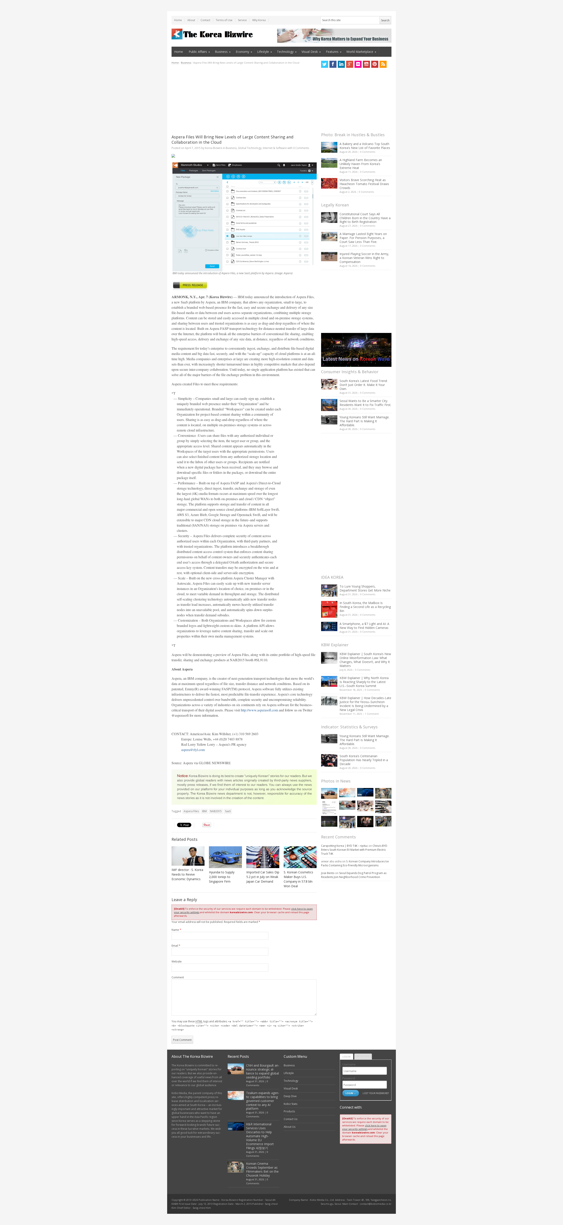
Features (332, 52)
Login (346, 1056)
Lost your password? (376, 1093)
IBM (204, 811)
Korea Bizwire (213, 148)
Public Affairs (198, 52)
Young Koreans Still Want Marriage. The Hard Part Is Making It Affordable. (364, 421)
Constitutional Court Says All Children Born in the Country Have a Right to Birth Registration (365, 218)
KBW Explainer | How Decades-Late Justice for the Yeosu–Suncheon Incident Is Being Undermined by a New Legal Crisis (365, 704)
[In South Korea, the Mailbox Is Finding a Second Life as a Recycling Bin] (329, 609)
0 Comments (367, 151)
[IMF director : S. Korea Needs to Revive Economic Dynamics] (188, 856)
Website (177, 961)
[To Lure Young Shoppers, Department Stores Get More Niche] (329, 590)
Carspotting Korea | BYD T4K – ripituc (344, 846)
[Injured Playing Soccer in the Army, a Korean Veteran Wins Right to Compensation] (329, 256)
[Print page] (244, 156)
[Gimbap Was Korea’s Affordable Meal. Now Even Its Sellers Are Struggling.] (383, 821)
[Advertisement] (244, 99)
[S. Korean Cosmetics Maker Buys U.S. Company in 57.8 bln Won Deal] (300, 857)
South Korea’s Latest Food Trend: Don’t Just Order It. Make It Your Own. (364, 385)
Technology (285, 52)
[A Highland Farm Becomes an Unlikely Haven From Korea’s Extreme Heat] (329, 163)
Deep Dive (290, 1096)
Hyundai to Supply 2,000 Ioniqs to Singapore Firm (221, 876)
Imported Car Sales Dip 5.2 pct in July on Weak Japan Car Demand (262, 876)
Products (289, 1111)
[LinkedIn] (341, 64)
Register (363, 1056)
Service (242, 20)
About (191, 20)
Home (178, 20)
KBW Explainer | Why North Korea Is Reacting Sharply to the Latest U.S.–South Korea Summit (364, 682)
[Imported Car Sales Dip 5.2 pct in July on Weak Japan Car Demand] (262, 857)
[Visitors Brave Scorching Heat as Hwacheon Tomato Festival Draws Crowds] (329, 183)
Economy (242, 52)
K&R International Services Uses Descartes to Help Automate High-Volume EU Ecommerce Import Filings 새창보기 (260, 1136)
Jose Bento (328, 873)
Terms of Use (224, 20)
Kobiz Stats (290, 1104)
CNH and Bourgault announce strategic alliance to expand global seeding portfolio (262, 1071)
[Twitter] (324, 64)
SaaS (228, 811)
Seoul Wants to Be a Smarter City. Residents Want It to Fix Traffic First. (365, 403)
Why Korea (259, 20)
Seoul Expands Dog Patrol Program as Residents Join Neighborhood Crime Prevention (353, 875)
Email (176, 946)
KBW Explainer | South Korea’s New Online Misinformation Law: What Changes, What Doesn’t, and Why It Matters (365, 660)
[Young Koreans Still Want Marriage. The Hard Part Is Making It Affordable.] (329, 419)
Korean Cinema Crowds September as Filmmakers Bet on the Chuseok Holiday (262, 1169)
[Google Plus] (349, 64)
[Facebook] (332, 64)
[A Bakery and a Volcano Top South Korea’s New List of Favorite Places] (329, 147)
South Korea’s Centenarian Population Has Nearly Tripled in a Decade (364, 760)
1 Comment (372, 713)
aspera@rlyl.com (193, 749)
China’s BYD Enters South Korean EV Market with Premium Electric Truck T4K (354, 850)
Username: (349, 1064)
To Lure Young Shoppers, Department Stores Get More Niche (365, 588)
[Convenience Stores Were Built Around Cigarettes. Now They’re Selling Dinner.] (383, 807)
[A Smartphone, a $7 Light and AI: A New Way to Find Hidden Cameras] (329, 626)
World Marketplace (359, 52)
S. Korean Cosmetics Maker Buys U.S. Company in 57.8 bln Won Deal (298, 879)
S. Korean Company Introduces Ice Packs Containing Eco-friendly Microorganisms (355, 863)
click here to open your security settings (364, 1127)
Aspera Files (191, 811)
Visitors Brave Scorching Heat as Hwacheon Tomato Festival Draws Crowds (364, 184)
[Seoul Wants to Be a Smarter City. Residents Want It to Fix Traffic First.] (329, 405)
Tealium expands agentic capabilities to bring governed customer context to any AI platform (262, 1101)
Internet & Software (275, 148)
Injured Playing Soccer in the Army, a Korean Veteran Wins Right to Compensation (364, 258)
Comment (178, 977)
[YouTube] (366, 64)
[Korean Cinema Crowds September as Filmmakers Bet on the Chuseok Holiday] (383, 793)
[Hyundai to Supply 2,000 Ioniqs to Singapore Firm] (225, 857)
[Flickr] (358, 64)
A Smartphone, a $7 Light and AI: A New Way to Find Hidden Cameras (364, 626)
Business (221, 52)
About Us (289, 1127)
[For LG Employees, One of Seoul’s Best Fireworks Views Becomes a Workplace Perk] (365, 821)
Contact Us (290, 1119)
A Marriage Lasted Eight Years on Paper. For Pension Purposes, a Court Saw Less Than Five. (363, 238)
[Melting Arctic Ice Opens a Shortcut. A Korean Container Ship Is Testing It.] (329, 821)
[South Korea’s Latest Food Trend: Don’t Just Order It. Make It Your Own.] (329, 384)
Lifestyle (263, 52)
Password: (348, 1078)
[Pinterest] (374, 64)
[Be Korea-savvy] (213, 34)
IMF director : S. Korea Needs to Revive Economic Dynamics (187, 874)
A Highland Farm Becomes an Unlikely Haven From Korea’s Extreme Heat (361, 164)
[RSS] (383, 64)
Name (176, 930)
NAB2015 (216, 811)
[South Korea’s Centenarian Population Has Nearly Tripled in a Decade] (329, 760)
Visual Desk (310, 52)
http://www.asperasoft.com (259, 710)
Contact (205, 20)
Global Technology (249, 148)
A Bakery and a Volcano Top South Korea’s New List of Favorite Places (365, 146)
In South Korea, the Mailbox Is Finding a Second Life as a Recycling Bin (365, 607)
